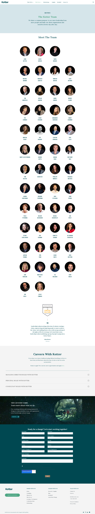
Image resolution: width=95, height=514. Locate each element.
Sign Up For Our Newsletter (12, 495)
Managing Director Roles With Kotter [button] (22, 375)
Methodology (29, 503)
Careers (72, 493)
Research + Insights (52, 491)
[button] (25, 54)
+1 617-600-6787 (73, 498)
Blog (49, 493)
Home (28, 491)
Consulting (29, 493)
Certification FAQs (30, 501)
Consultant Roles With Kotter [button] (19, 386)
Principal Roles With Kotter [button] (17, 380)
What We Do (29, 495)
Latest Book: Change (52, 497)
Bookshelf (50, 495)
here (63, 365)
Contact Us (72, 491)
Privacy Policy (73, 503)
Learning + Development (32, 499)
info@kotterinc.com (74, 496)
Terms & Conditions (74, 501)
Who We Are (29, 497)
